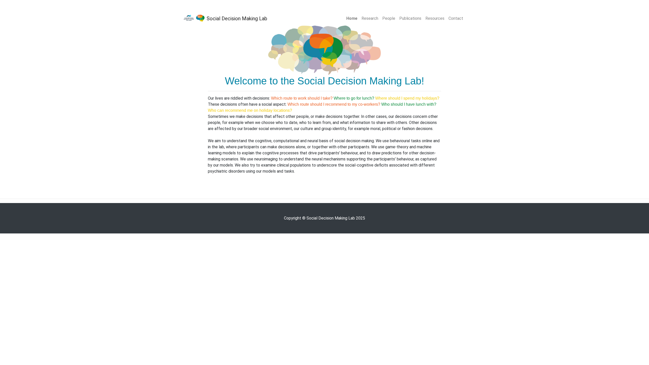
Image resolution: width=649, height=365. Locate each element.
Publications (410, 18)
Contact (455, 18)
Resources (434, 18)
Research (370, 18)
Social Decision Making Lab (236, 18)
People (388, 18)
